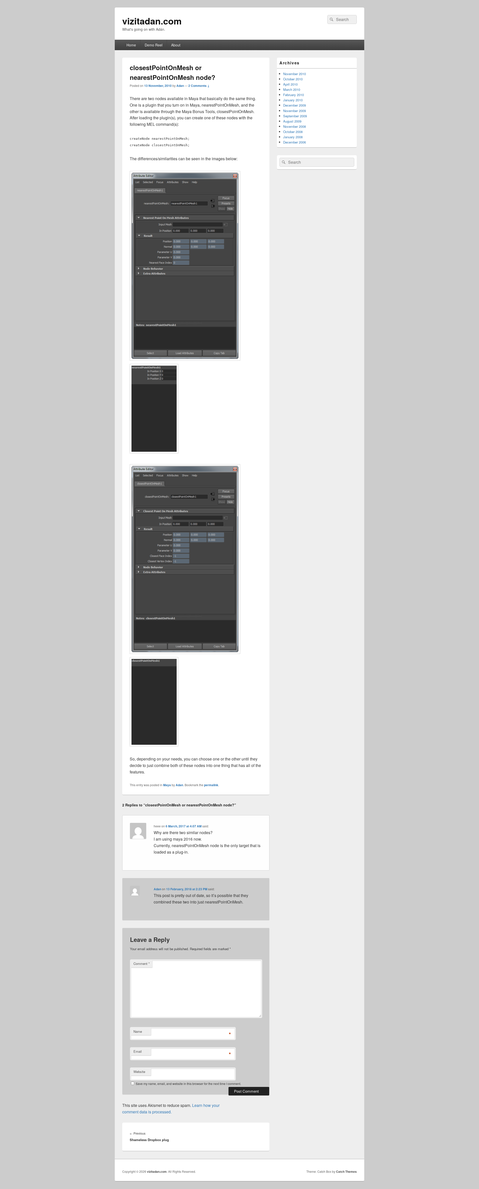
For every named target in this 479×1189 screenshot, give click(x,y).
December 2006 (294, 142)
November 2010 (294, 73)
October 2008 (293, 131)
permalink (211, 785)
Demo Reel (153, 44)
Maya (167, 785)
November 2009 (294, 110)
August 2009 (292, 121)
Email (137, 1051)
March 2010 (291, 89)
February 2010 (293, 94)
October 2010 (293, 79)
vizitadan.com (152, 20)
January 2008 (293, 137)
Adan (180, 85)
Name (137, 1031)
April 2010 (290, 84)
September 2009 (295, 116)
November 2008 (294, 126)
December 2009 (294, 105)
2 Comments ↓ (199, 85)
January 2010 (293, 100)
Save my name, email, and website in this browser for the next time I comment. (188, 1083)
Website (139, 1071)
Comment (141, 963)
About (175, 44)
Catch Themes (346, 1171)
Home (131, 44)
